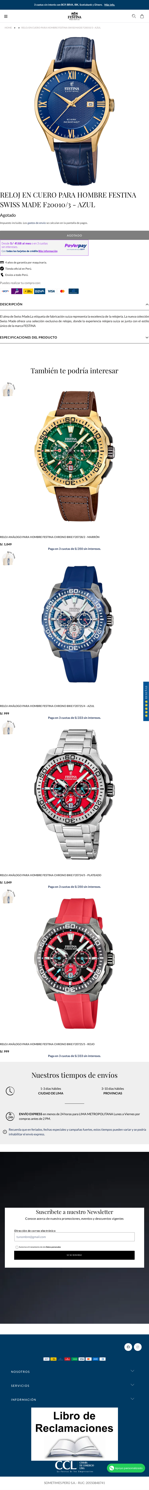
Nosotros (20, 1371)
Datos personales (53, 1247)
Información (23, 1399)
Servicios (20, 1385)
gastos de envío (37, 222)
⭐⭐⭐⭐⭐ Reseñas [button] (146, 701)
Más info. (109, 4)
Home (8, 27)
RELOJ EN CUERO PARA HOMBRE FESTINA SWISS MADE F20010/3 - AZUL (61, 27)
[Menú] (6, 16)
